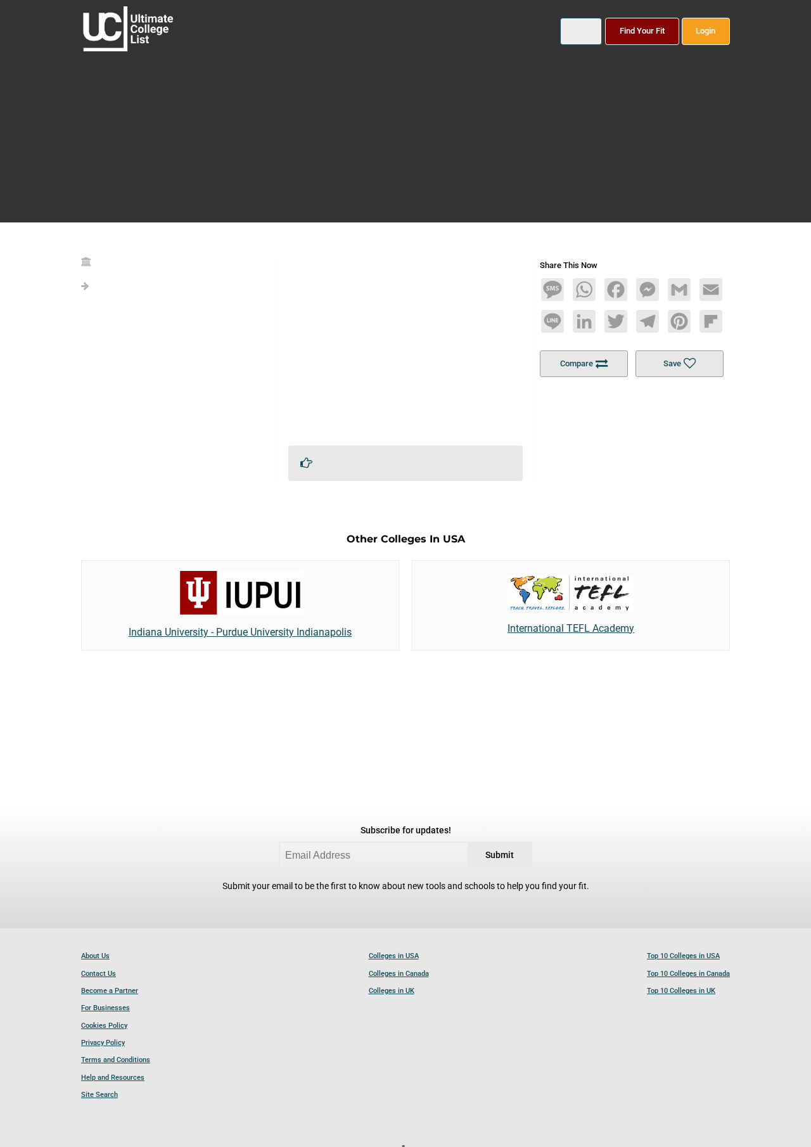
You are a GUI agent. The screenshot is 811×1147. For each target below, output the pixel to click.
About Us (95, 956)
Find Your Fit (642, 30)
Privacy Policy (103, 1043)
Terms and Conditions (115, 1060)
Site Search (99, 1095)
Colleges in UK (391, 991)
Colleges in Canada (399, 974)
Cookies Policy (104, 1026)
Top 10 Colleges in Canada (688, 974)
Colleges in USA (394, 956)
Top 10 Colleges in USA (683, 956)
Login (705, 30)
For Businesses (105, 1008)
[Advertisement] (405, 346)
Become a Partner (109, 991)
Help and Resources (112, 1077)
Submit (499, 855)
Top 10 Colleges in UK (681, 991)
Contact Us (98, 974)
